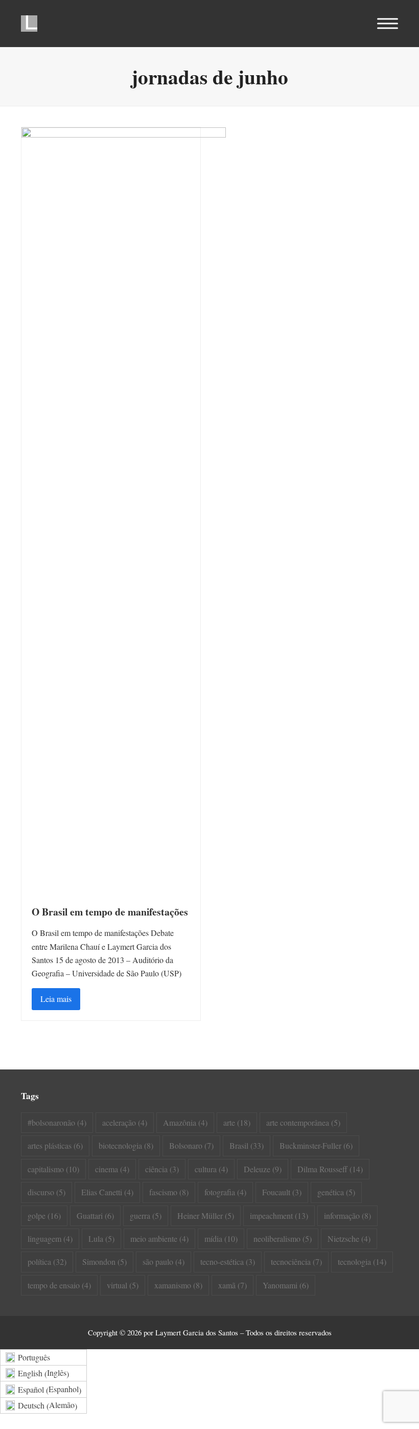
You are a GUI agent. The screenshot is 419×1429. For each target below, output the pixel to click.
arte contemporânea (303, 1122)
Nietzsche (349, 1238)
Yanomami (286, 1285)
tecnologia (362, 1261)
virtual (122, 1285)
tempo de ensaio (59, 1285)
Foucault (281, 1192)
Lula (101, 1238)
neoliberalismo (282, 1238)
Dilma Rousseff (330, 1169)
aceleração (124, 1122)
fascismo (169, 1192)
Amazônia (185, 1122)
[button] (387, 23)
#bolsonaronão (57, 1122)
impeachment (279, 1215)
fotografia (225, 1192)
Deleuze (263, 1169)
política (47, 1261)
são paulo (163, 1261)
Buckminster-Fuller (316, 1145)
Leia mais (56, 998)
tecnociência (296, 1261)
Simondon (104, 1261)
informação (347, 1215)
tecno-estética (227, 1261)
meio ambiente (159, 1238)
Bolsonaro (191, 1145)
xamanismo (178, 1285)
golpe (44, 1215)
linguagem (50, 1238)
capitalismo (53, 1169)
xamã (232, 1285)
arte (236, 1122)
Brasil (246, 1145)
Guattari (95, 1215)
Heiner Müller (205, 1215)
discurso (46, 1192)
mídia (221, 1238)
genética (336, 1192)
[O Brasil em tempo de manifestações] (123, 509)
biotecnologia (126, 1145)
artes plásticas (55, 1145)
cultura (211, 1169)
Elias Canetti (107, 1192)
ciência (162, 1169)
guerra (145, 1215)
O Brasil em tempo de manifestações (110, 911)
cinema (112, 1169)
